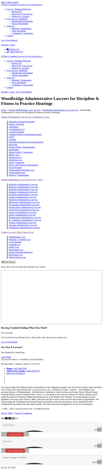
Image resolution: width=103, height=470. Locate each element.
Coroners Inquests (16, 132)
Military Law (14, 155)
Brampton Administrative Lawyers (23, 187)
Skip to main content (10, 2)
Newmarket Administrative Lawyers (24, 205)
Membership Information (22, 21)
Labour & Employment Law (21, 252)
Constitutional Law (17, 129)
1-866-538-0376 (16, 52)
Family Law (14, 247)
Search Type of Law (15, 451)
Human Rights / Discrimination (22, 147)
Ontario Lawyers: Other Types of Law (17, 232)
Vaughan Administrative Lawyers (23, 225)
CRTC (11, 137)
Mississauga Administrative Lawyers (24, 202)
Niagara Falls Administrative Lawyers (25, 207)
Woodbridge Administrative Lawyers (24, 228)
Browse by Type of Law (22, 14)
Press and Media (19, 31)
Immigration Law (16, 250)
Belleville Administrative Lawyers (23, 184)
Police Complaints (16, 162)
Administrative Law (17, 237)
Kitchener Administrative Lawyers (23, 194)
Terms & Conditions (23, 413)
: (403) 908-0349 (16, 368)
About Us (10, 26)
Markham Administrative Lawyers (23, 200)
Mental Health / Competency (21, 152)
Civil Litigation (15, 242)
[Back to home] (21, 4)
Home (3, 110)
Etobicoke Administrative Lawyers (23, 189)
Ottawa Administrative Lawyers (22, 215)
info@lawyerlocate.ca (15, 373)
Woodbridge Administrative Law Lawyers (60, 110)
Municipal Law (15, 157)
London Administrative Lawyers (22, 197)
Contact (9, 36)
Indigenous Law (16, 160)
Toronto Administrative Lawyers (22, 222)
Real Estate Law (16, 255)
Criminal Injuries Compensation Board (25, 134)
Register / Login (8, 45)
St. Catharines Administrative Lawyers (25, 220)
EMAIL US (14, 49)
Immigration (14, 150)
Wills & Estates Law (17, 257)
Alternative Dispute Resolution (22, 122)
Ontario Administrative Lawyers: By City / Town (22, 180)
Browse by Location (20, 16)
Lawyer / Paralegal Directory (18, 9)
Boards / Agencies (16, 124)
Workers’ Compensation (19, 175)
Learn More (6, 357)
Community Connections (22, 33)
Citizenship (13, 127)
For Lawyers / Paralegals (16, 19)
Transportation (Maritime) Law (22, 170)
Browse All (16, 11)
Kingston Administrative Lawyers (23, 192)
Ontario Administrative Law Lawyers (24, 110)
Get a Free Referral (9, 40)
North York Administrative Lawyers (24, 210)
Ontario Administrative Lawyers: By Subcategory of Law (25, 117)
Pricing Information (20, 24)
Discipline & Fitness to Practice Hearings (26, 142)
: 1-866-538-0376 (23, 371)
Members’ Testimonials (21, 28)
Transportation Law (17, 172)
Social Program (15, 167)
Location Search (15, 434)
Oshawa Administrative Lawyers (22, 212)
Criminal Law (15, 244)
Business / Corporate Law (20, 239)
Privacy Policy (7, 413)
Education (13, 144)
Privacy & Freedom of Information (23, 165)
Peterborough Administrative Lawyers (25, 217)
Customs (12, 139)
